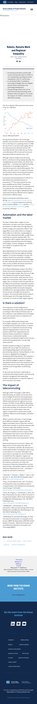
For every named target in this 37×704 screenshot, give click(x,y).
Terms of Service (22, 692)
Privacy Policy (11, 692)
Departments (22, 2)
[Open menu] (31, 9)
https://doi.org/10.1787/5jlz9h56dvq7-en (16, 503)
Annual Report (12, 662)
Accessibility (10, 2)
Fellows (10, 658)
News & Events (24, 644)
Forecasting (25, 640)
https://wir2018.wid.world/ (15, 479)
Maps (16, 2)
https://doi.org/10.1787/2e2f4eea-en (14, 514)
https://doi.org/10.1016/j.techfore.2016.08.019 (17, 490)
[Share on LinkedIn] (20, 61)
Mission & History (13, 653)
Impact (10, 644)
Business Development (14, 649)
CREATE (20, 204)
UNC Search (30, 2)
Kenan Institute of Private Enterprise (14, 9)
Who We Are (25, 653)
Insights (11, 640)
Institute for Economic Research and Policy (18, 205)
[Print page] (17, 61)
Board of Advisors (23, 658)
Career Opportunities (14, 666)
